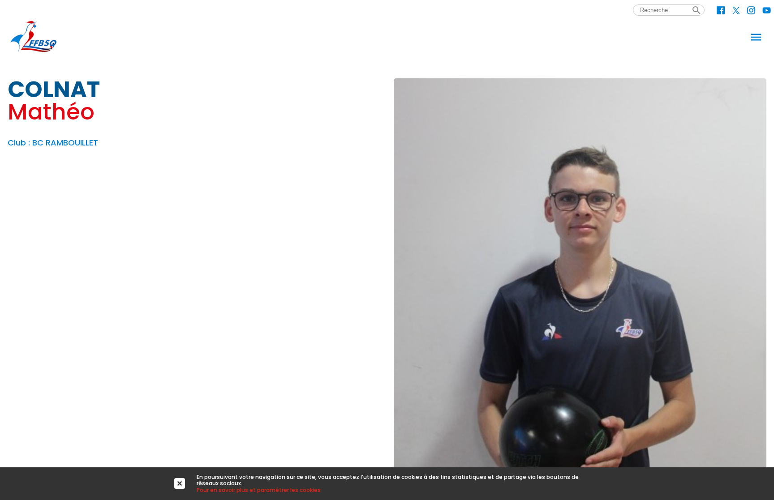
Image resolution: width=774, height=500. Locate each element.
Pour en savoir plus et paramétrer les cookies (259, 490)
